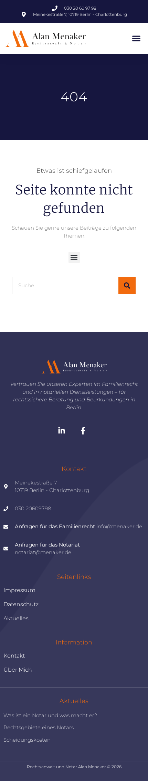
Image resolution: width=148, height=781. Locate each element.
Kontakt (14, 655)
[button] (136, 38)
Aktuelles (16, 618)
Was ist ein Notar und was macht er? (50, 715)
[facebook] (85, 430)
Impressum (19, 590)
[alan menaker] (74, 367)
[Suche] (127, 285)
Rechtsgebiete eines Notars (38, 727)
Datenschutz (21, 604)
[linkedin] (63, 430)
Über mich (17, 670)
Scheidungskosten (27, 740)
